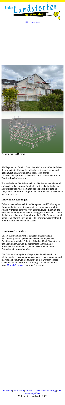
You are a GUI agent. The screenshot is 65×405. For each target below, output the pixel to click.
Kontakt (29, 390)
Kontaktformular (15, 265)
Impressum (18, 390)
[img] (32, 10)
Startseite (7, 390)
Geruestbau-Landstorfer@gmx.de (18, 362)
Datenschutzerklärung (45, 390)
